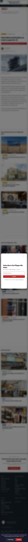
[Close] (24, 256)
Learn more (21, 536)
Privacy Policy (21, 279)
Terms (17, 279)
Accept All (19, 539)
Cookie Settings (10, 539)
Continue (14, 276)
